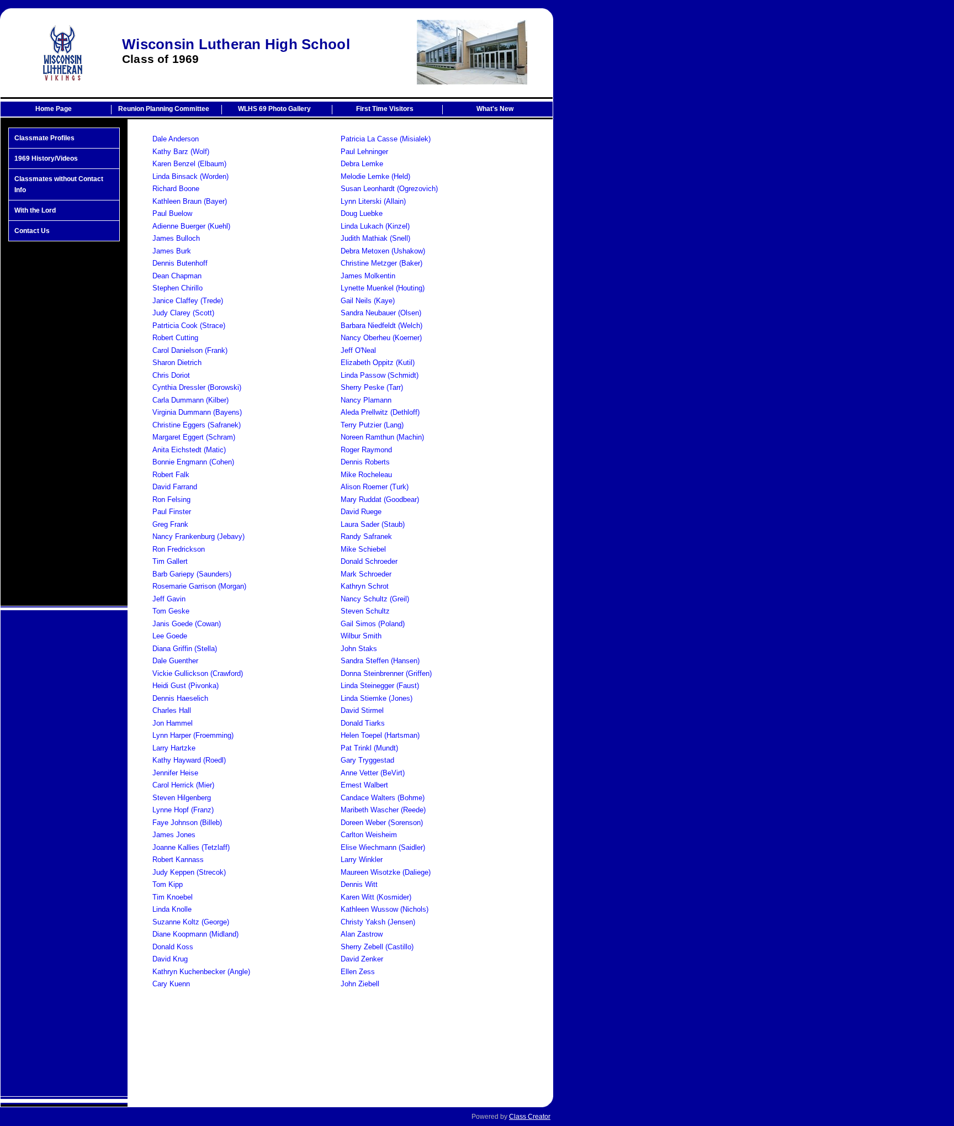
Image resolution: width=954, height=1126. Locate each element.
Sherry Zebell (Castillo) (377, 947)
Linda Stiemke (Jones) (376, 698)
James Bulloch (176, 238)
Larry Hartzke (173, 748)
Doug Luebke (362, 213)
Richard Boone (175, 188)
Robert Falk (170, 475)
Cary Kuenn (171, 984)
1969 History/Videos (46, 158)
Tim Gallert (170, 561)
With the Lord (35, 210)
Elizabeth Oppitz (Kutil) (378, 362)
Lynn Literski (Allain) (373, 201)
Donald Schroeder (369, 561)
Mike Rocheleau (366, 475)
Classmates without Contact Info (58, 184)
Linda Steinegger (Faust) (380, 685)
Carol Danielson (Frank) (189, 350)
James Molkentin (368, 276)
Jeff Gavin (169, 599)
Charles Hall (171, 710)
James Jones (173, 835)
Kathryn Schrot (365, 586)
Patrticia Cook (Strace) (188, 325)
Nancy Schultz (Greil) (375, 599)
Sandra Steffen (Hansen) (380, 661)
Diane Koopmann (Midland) (195, 934)
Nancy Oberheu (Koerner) (381, 338)
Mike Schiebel (363, 549)
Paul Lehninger (364, 151)
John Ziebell (360, 984)
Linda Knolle (172, 909)
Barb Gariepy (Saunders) (191, 574)
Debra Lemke (362, 164)
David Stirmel (362, 710)
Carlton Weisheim (369, 835)
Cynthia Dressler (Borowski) (196, 387)
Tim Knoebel (172, 897)
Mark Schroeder (366, 574)
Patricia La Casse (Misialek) (386, 139)
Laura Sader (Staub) (373, 524)
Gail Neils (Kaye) (368, 301)
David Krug (170, 959)
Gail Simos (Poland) (373, 624)
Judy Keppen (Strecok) (189, 872)
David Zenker (362, 959)
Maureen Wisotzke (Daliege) (386, 872)
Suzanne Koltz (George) (190, 922)
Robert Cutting (175, 338)
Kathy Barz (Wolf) (180, 151)
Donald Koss (172, 947)
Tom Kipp (167, 884)
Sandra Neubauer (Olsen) (381, 313)
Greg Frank (170, 524)
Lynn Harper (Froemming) (193, 735)
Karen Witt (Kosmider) (376, 897)
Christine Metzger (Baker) (381, 263)
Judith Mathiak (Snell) (375, 238)
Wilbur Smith (361, 636)
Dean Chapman (177, 276)
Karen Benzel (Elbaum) (189, 164)
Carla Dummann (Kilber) (190, 400)
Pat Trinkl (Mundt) (369, 748)
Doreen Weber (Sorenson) (382, 822)
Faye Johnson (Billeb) (187, 822)
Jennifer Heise (175, 773)
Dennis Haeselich (180, 698)
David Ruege (361, 512)
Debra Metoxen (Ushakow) (383, 251)
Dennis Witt (359, 884)
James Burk (171, 251)
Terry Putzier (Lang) (372, 425)
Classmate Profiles (44, 138)
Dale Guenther (175, 661)
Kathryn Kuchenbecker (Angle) (201, 972)
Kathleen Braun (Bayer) (189, 201)
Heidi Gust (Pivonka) (185, 685)
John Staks (359, 648)
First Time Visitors (385, 109)
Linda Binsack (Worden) (190, 176)
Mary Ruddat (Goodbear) (380, 499)
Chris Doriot (171, 375)
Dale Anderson (175, 139)
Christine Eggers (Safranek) (196, 425)
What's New (494, 109)
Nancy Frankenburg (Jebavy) (198, 536)
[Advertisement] (64, 423)
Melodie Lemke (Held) (375, 176)
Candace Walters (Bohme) (383, 798)
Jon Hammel (172, 723)
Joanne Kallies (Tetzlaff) (191, 847)
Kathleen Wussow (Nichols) (384, 909)
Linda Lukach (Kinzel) (375, 226)
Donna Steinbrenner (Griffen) (386, 673)
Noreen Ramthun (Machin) (382, 437)
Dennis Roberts (365, 462)
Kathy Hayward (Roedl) (189, 760)
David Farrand (174, 487)
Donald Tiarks (363, 723)
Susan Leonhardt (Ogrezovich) (389, 188)
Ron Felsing (171, 499)
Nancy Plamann (366, 400)
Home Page (53, 109)
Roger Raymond (366, 450)
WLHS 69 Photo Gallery (274, 109)
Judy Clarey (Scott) (183, 313)
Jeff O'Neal (358, 350)
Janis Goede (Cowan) (186, 624)
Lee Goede (169, 636)
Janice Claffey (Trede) (187, 301)
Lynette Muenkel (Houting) (383, 288)
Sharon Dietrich (177, 362)
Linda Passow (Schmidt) (379, 375)
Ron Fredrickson (178, 549)
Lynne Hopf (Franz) (183, 810)
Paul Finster (171, 512)
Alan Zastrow (362, 934)
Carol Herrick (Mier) (183, 785)
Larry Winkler (362, 859)
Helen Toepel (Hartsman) (380, 735)
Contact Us (32, 231)
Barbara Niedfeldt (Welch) (381, 325)
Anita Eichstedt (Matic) (189, 450)
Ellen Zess (358, 972)
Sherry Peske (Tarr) (372, 387)
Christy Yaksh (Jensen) (378, 922)
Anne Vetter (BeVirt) (373, 773)
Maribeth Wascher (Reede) (383, 810)
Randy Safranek (366, 536)
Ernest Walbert (364, 785)
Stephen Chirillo (177, 288)
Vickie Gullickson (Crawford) (197, 673)
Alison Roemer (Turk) (375, 487)
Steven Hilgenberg (181, 798)
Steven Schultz (365, 611)
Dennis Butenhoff (180, 263)
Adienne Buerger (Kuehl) (191, 226)
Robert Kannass (178, 859)
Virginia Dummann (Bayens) (197, 412)
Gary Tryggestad (367, 760)
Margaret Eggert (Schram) (193, 437)
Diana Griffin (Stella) (184, 648)
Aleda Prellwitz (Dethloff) (380, 412)
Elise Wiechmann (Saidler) (383, 847)
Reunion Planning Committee (163, 109)
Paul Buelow (172, 213)
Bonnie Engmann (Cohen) (193, 462)
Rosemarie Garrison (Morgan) (199, 586)
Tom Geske (170, 611)
